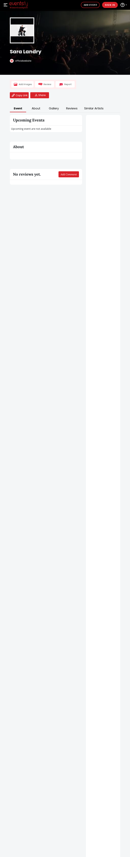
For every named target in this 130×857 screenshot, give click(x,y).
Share (42, 95)
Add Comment (69, 174)
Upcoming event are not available (31, 129)
